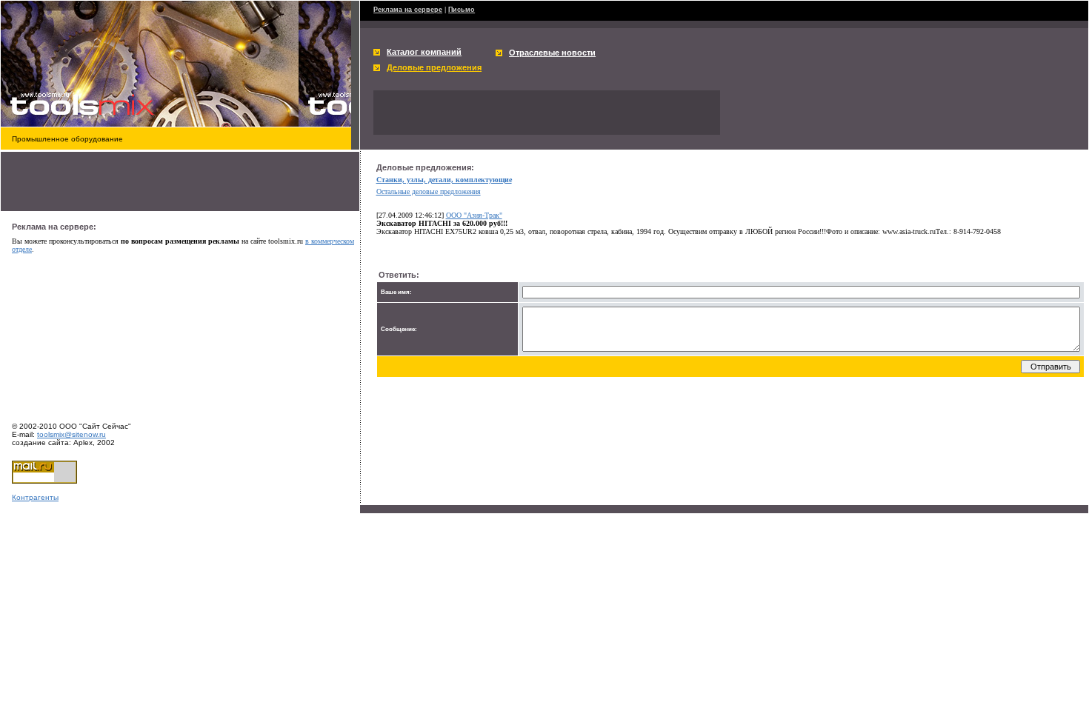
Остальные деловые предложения (428, 191)
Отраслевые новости (552, 52)
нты (52, 497)
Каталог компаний (424, 51)
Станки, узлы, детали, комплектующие (444, 180)
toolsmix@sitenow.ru (71, 434)
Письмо (461, 9)
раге (37, 497)
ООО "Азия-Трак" (474, 215)
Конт (20, 497)
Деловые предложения (434, 67)
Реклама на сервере (407, 9)
